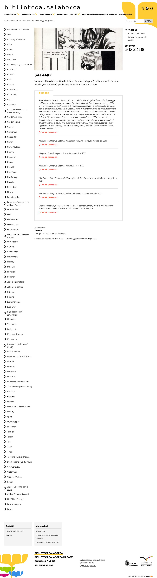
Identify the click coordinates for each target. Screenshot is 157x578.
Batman (10, 74)
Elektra (10, 192)
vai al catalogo (49, 132)
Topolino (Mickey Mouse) (18, 456)
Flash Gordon (13, 219)
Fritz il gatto (12, 241)
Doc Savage (12, 177)
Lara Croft (11, 306)
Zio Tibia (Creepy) (15, 499)
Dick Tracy (11, 171)
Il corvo (10, 151)
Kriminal (10, 296)
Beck (9, 79)
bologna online (44, 561)
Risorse (44, 93)
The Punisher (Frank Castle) (19, 386)
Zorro (9, 509)
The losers (11, 324)
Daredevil (11, 156)
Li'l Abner (11, 319)
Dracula (10, 182)
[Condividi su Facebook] (130, 49)
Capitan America (14, 116)
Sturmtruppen (13, 421)
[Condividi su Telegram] (142, 49)
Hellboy (10, 261)
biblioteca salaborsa (48, 553)
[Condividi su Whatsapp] (138, 49)
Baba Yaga (11, 69)
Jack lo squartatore (15, 281)
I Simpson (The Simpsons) (19, 406)
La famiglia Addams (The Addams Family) (18, 203)
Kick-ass (10, 291)
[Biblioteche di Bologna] (146, 561)
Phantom (11, 376)
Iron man (11, 276)
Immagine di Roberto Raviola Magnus (50, 230)
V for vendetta (13, 466)
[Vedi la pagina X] (143, 8)
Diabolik (10, 166)
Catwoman (12, 131)
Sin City (10, 411)
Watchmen (12, 471)
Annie (9, 49)
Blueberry (11, 104)
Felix (9, 214)
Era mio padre (13, 197)
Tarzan (10, 436)
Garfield (10, 246)
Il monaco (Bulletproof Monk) (17, 346)
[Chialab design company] (140, 574)
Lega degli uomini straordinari (14, 313)
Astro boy (11, 59)
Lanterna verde (13, 301)
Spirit (9, 416)
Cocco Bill (11, 136)
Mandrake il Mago (15, 334)
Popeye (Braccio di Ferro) (18, 381)
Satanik (11, 396)
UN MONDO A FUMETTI (18, 29)
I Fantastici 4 (12, 209)
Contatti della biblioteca (14, 531)
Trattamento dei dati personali (47, 542)
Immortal (11, 271)
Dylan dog (11, 187)
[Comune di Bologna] (131, 563)
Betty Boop (12, 89)
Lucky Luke (12, 329)
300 (9, 34)
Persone (9, 535)
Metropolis (12, 339)
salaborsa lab (43, 565)
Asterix (10, 54)
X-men (10, 481)
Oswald (10, 361)
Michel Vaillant (13, 351)
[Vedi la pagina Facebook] (147, 8)
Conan (10, 141)
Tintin (9, 451)
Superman (11, 426)
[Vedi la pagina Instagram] (151, 8)
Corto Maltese (13, 146)
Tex (8, 441)
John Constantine (15, 286)
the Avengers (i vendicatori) (19, 64)
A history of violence (16, 39)
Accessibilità (40, 531)
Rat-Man (11, 391)
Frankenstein (12, 229)
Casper (10, 126)
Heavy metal (12, 256)
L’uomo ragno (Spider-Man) (19, 461)
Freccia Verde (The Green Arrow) (18, 236)
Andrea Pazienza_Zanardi (18, 494)
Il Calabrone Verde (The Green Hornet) (17, 111)
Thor (9, 446)
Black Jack (11, 94)
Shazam (10, 401)
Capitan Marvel (13, 121)
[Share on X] (134, 49)
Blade (9, 99)
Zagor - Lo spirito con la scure (17, 488)
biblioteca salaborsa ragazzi (53, 557)
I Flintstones (12, 224)
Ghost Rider (12, 251)
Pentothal (11, 371)
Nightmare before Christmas (19, 356)
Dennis (10, 161)
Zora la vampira (14, 504)
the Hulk (11, 266)
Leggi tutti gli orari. (47, 20)
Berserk (10, 84)
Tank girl (10, 431)
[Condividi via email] (126, 49)
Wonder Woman (14, 476)
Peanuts (10, 366)
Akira (9, 44)
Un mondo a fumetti (136, 33)
